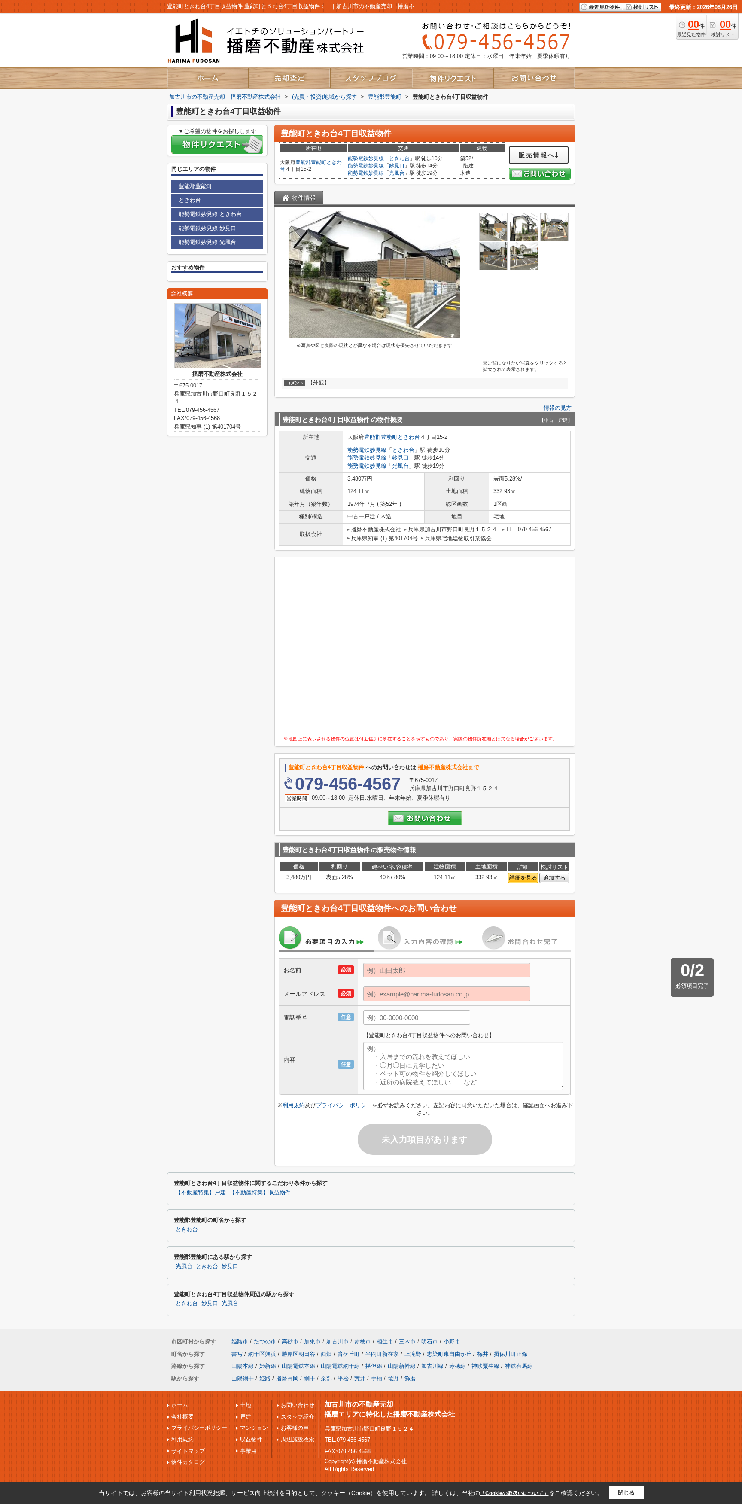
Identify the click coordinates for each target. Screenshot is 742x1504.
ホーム (179, 1405)
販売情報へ (537, 155)
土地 (245, 1405)
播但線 (373, 1366)
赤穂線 (457, 1366)
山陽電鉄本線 (298, 1366)
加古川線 (432, 1366)
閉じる (626, 1492)
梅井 (482, 1354)
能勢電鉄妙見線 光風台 (207, 242)
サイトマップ (188, 1451)
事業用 (248, 1451)
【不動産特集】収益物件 (260, 1193)
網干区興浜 (262, 1354)
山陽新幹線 (402, 1366)
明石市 (429, 1341)
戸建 (245, 1416)
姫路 (265, 1378)
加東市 (312, 1341)
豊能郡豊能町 (310, 162)
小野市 (452, 1341)
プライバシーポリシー (344, 1105)
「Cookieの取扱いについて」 (514, 1493)
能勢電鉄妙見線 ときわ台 (210, 214)
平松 (343, 1378)
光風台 (396, 173)
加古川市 (337, 1341)
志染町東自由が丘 (449, 1354)
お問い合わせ (297, 1405)
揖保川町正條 (510, 1354)
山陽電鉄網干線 (340, 1366)
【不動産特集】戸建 (201, 1193)
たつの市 (265, 1341)
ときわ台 (399, 158)
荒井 (359, 1378)
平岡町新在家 (382, 1354)
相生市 (385, 1341)
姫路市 (239, 1341)
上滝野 (412, 1354)
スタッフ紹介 (297, 1416)
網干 (309, 1378)
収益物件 (251, 1439)
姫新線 (267, 1366)
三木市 (407, 1341)
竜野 (393, 1378)
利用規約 (294, 1105)
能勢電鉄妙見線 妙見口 (207, 228)
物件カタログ (188, 1462)
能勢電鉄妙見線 (366, 158)
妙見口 (396, 166)
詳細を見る (523, 877)
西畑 (326, 1354)
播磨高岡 (287, 1378)
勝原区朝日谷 (298, 1354)
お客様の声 (295, 1428)
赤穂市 (362, 1341)
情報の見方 (558, 408)
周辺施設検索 (297, 1439)
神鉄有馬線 (519, 1366)
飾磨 (410, 1378)
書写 (237, 1354)
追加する (554, 877)
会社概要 (182, 1416)
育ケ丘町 (349, 1354)
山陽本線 (242, 1366)
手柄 (376, 1378)
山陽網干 (242, 1378)
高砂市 (290, 1341)
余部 (326, 1378)
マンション (254, 1428)
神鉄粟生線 (485, 1366)
